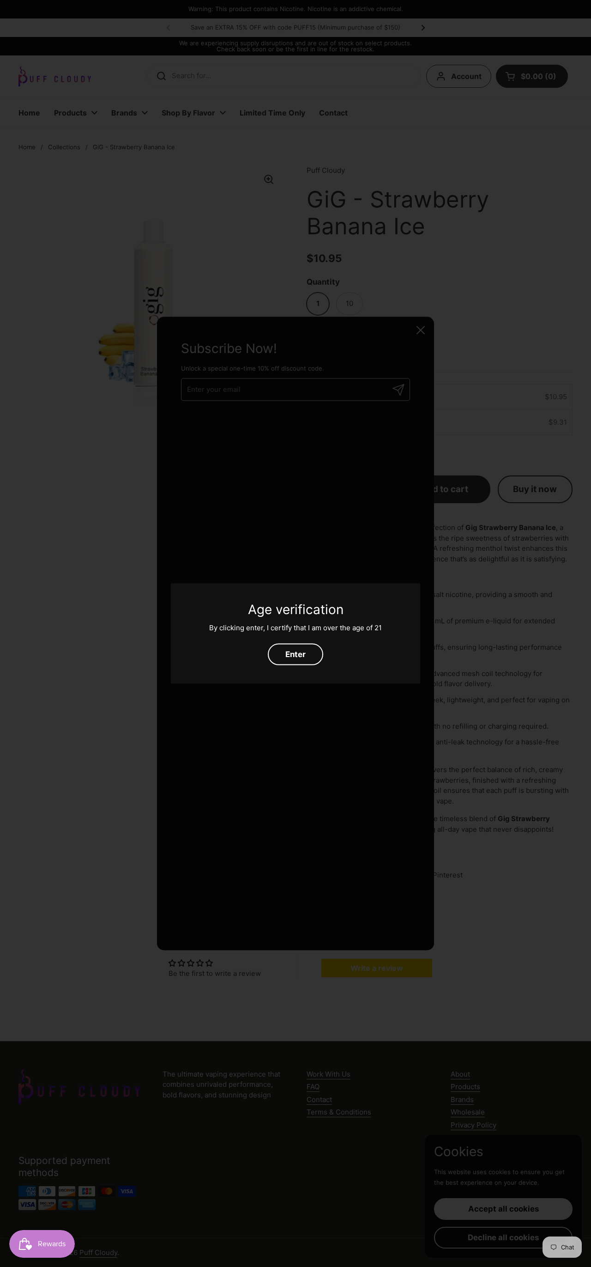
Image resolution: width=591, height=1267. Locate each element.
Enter (295, 653)
